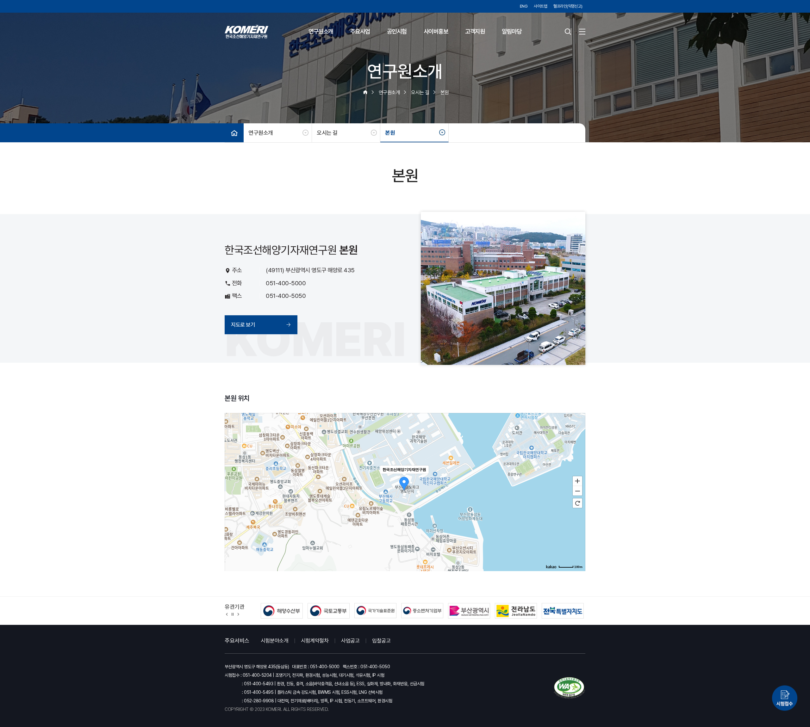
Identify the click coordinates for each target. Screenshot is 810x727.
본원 (390, 132)
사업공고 (350, 641)
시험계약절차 (314, 641)
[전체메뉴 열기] (582, 31)
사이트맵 (540, 6)
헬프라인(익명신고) (567, 6)
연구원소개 (320, 31)
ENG (524, 6)
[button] (227, 614)
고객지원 (475, 31)
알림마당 (511, 31)
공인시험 (397, 31)
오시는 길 (327, 132)
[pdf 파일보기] (569, 688)
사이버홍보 (436, 31)
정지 (232, 614)
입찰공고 (381, 641)
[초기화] (577, 503)
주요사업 (360, 31)
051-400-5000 (286, 283)
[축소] (577, 491)
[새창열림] (784, 698)
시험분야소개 (274, 641)
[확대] (577, 481)
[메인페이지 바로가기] (246, 31)
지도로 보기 (243, 325)
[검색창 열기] (568, 31)
